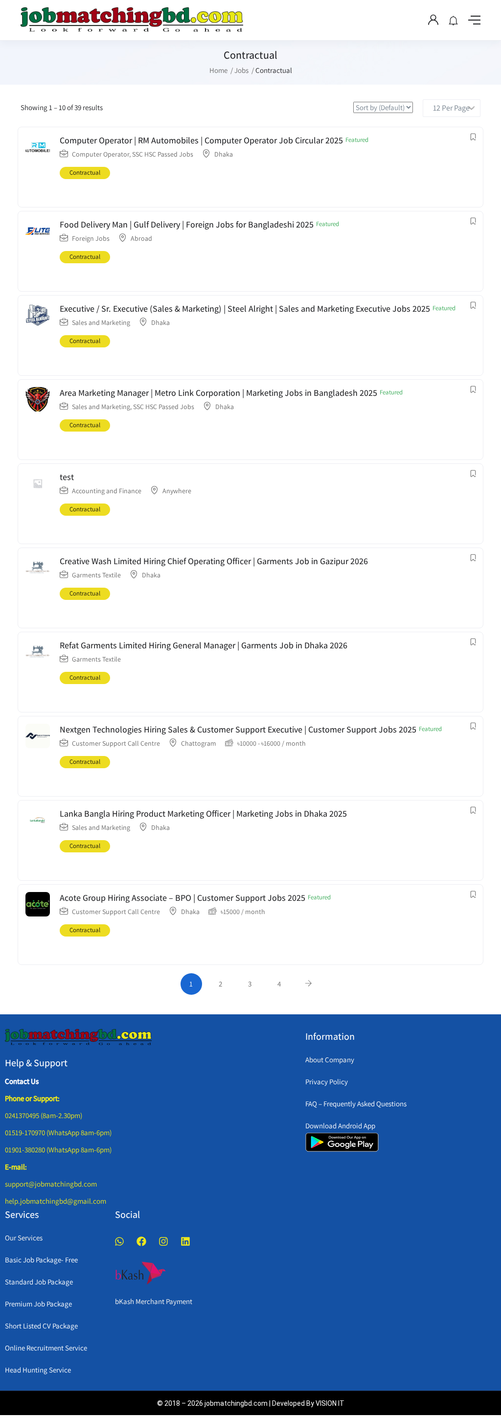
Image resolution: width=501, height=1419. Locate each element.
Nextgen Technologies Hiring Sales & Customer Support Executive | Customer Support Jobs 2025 (238, 729)
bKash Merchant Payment (153, 1301)
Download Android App (340, 1125)
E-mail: (16, 1166)
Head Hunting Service (38, 1369)
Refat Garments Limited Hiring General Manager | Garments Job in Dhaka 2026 (203, 645)
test (67, 476)
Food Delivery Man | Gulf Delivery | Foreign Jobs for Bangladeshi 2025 (187, 224)
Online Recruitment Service (46, 1347)
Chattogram (198, 743)
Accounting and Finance (106, 490)
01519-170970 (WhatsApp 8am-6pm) (58, 1132)
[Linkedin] (185, 1241)
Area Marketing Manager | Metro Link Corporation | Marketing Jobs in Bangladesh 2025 (218, 392)
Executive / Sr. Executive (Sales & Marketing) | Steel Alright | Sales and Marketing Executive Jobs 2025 (245, 308)
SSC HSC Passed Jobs (162, 154)
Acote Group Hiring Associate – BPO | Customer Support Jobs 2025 (182, 897)
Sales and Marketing (101, 322)
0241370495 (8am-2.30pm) (43, 1115)
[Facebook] (141, 1241)
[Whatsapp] (119, 1241)
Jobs (241, 70)
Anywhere (176, 490)
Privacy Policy (326, 1081)
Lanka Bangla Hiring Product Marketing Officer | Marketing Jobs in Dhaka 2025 (203, 813)
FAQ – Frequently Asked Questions (356, 1103)
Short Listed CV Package (41, 1325)
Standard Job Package (39, 1281)
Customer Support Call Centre (116, 743)
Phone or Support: (32, 1098)
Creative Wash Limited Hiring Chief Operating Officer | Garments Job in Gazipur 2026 (214, 561)
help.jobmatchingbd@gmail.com (55, 1201)
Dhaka (223, 154)
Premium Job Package (38, 1303)
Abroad (141, 238)
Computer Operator (100, 154)
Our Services (24, 1237)
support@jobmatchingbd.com (51, 1184)
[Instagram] (163, 1241)
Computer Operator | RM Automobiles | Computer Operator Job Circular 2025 (201, 140)
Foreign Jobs (91, 238)
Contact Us (22, 1081)
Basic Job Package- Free (41, 1259)
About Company (329, 1059)
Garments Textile (96, 575)
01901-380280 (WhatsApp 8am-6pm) (58, 1149)
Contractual (84, 172)
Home (218, 70)
